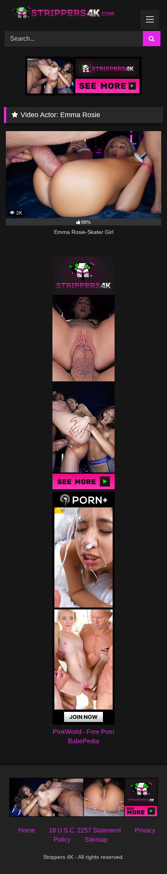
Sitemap (96, 839)
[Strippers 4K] (68, 14)
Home (26, 830)
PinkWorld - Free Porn (83, 732)
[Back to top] (142, 850)
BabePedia (83, 741)
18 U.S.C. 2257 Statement (85, 830)
